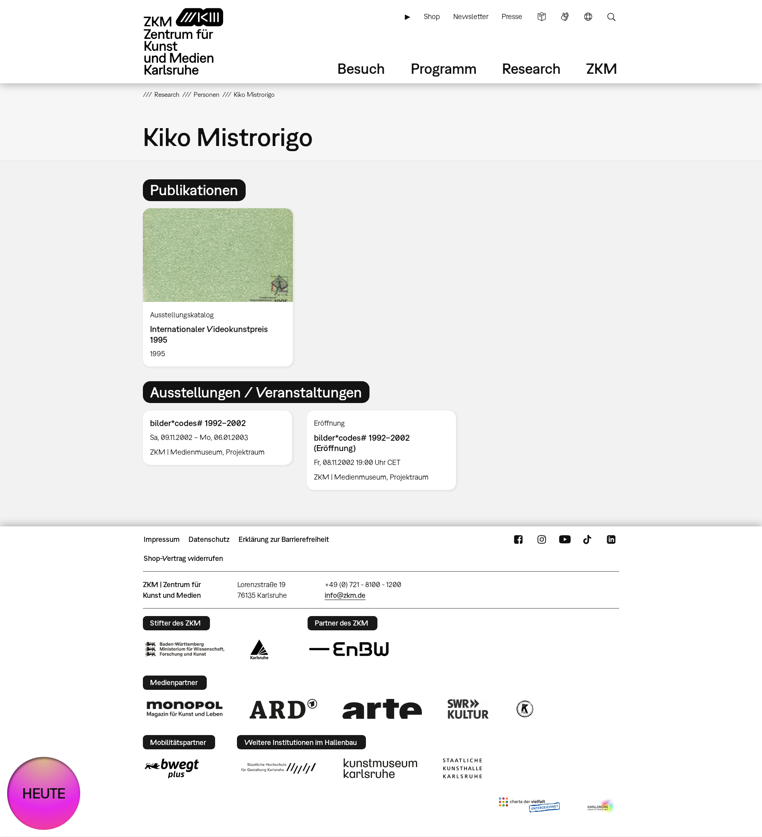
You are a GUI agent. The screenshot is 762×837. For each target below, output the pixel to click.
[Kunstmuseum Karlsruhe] (380, 768)
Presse (512, 16)
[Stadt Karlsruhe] (259, 649)
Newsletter (471, 16)
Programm (444, 68)
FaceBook (518, 539)
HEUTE (43, 793)
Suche (611, 16)
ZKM (601, 68)
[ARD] (283, 709)
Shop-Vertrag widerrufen (183, 558)
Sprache (588, 16)
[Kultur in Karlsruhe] (524, 709)
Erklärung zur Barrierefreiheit (284, 539)
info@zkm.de (345, 595)
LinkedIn (611, 539)
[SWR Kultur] (468, 709)
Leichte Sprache (542, 16)
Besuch (361, 68)
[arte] (382, 708)
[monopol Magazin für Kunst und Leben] (184, 709)
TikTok (588, 539)
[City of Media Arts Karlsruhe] (602, 806)
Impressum (162, 539)
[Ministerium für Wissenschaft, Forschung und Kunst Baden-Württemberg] (184, 649)
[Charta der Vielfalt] (529, 806)
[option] (221, 287)
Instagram (542, 539)
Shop (432, 16)
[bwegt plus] (172, 768)
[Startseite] (194, 41)
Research (531, 68)
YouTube (565, 539)
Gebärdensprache (565, 16)
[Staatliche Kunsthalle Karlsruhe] (462, 768)
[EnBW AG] (349, 649)
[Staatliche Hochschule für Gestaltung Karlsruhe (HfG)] (278, 768)
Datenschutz (209, 539)
